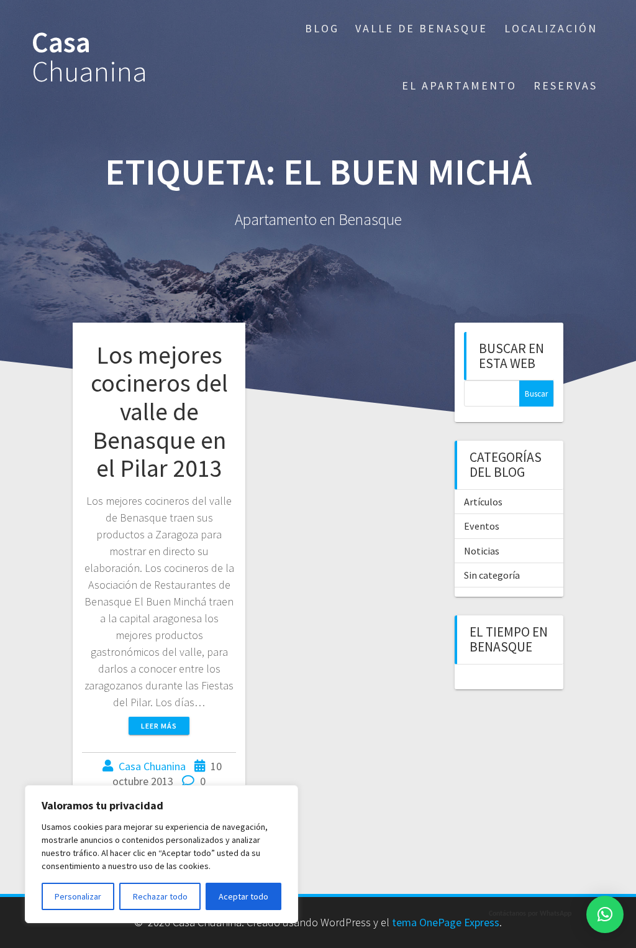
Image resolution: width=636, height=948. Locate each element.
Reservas (565, 85)
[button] (605, 914)
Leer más (159, 725)
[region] (161, 854)
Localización (550, 28)
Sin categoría (492, 575)
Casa (89, 57)
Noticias (481, 551)
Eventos (481, 526)
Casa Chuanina (152, 766)
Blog (322, 28)
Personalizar (78, 896)
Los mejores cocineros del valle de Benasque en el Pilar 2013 (159, 411)
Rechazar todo (160, 896)
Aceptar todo (243, 896)
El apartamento (459, 85)
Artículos (483, 501)
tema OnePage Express (445, 922)
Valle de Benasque (421, 28)
